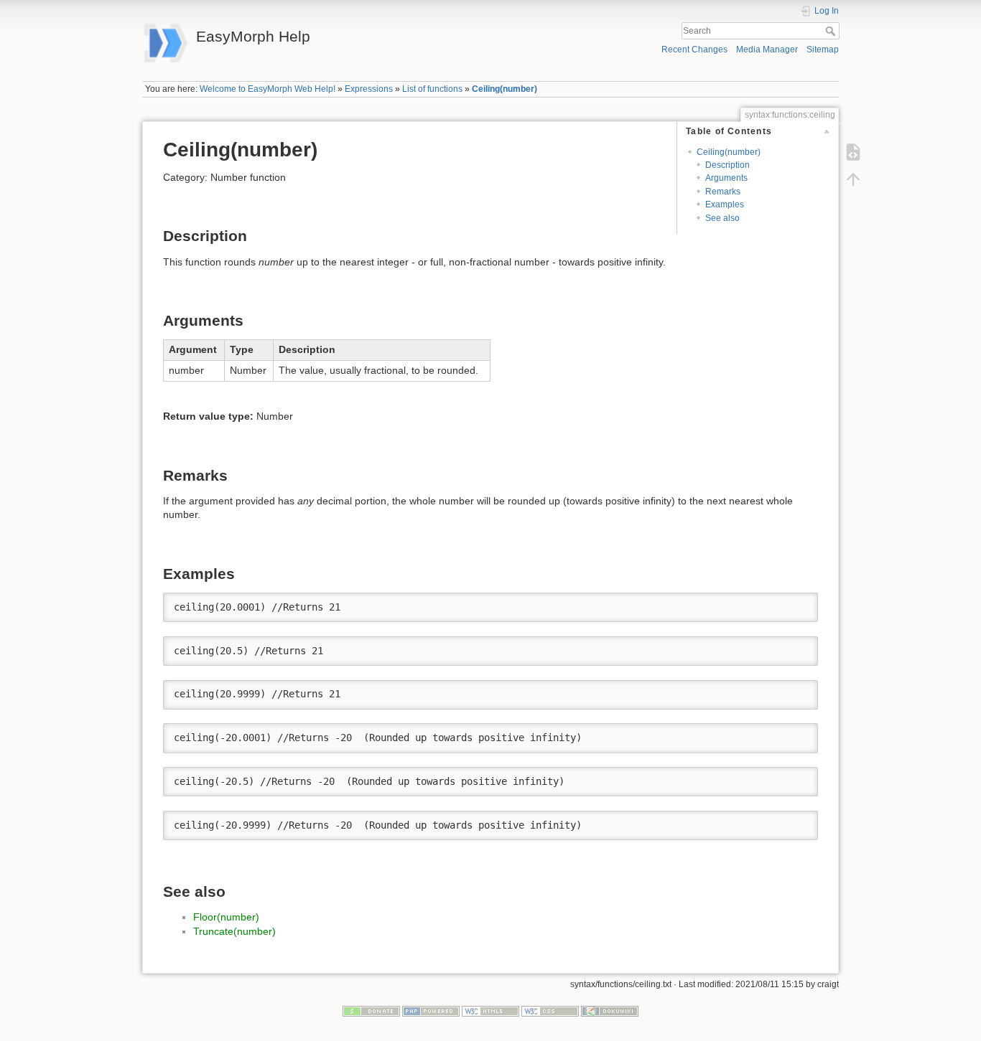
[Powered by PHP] (431, 1011)
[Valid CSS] (550, 1011)
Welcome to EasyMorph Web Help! (267, 89)
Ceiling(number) (504, 89)
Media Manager (767, 49)
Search (832, 31)
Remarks (722, 192)
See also (722, 218)
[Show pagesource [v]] (853, 152)
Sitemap (822, 49)
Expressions (369, 89)
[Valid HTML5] (490, 1011)
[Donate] (371, 1011)
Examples (724, 204)
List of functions (432, 89)
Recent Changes (694, 49)
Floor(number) (226, 917)
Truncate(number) (234, 931)
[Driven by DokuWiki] (609, 1011)
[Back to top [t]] (853, 179)
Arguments (726, 178)
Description (727, 165)
